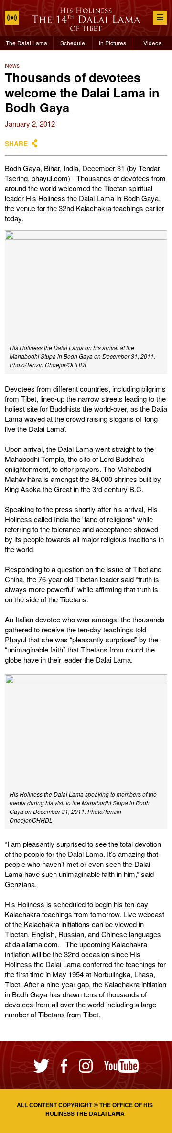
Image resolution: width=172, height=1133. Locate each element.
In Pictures (112, 43)
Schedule (72, 43)
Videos (152, 43)
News (12, 65)
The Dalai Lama (26, 43)
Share (16, 143)
